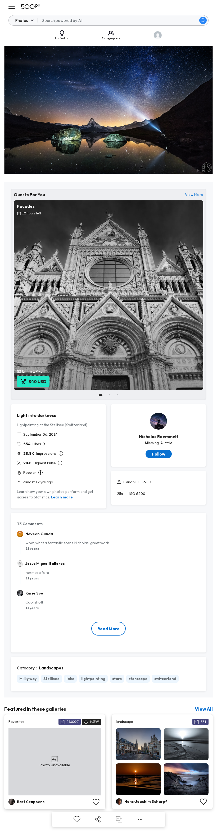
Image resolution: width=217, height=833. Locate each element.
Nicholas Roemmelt (158, 436)
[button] (203, 20)
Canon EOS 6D (135, 482)
